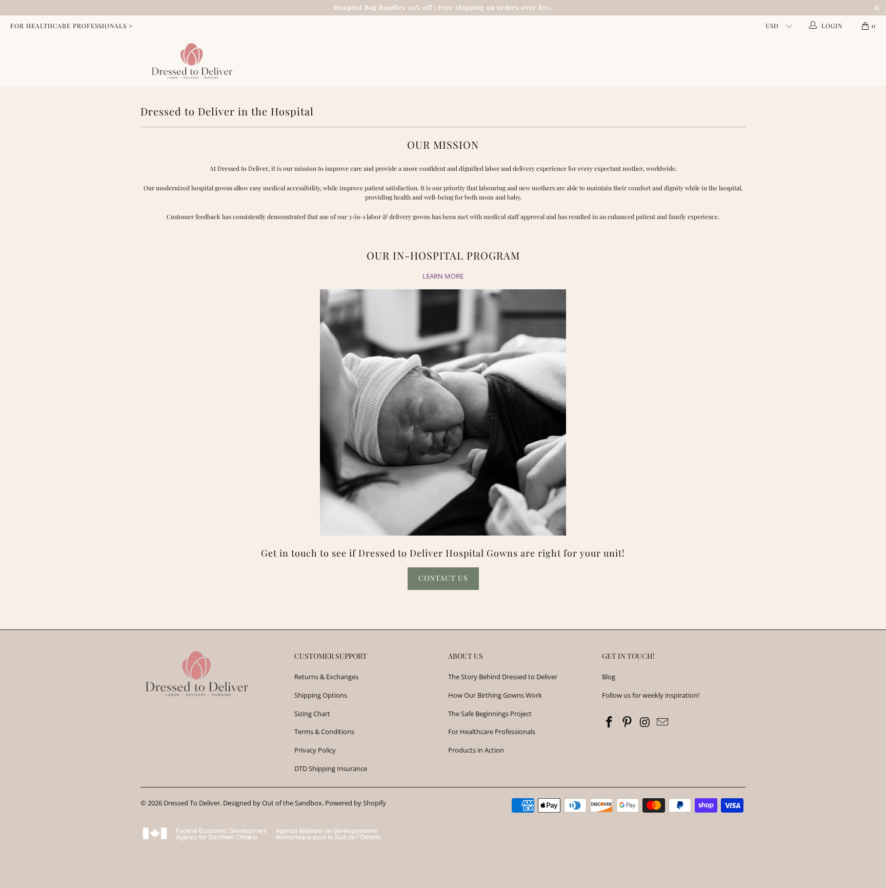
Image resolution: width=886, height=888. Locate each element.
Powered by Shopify (355, 802)
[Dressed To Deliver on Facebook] (609, 722)
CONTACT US (443, 578)
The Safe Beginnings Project (490, 713)
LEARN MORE (443, 276)
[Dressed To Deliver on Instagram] (645, 722)
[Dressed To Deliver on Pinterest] (627, 722)
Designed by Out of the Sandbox (272, 802)
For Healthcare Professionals (491, 731)
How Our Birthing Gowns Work (495, 695)
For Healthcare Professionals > (71, 26)
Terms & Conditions (324, 731)
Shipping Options (320, 695)
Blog (608, 676)
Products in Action (476, 750)
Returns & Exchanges (326, 676)
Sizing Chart (312, 713)
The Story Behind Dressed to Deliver (502, 676)
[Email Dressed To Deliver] (663, 722)
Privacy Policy (315, 750)
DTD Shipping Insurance (330, 768)
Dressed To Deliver (192, 802)
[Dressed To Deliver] (190, 61)
